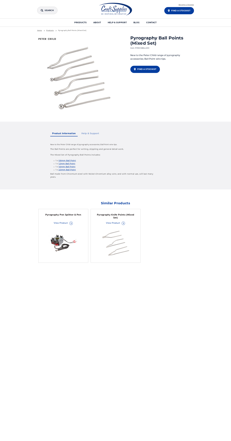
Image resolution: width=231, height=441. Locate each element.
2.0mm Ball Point (67, 170)
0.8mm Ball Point (67, 161)
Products (80, 22)
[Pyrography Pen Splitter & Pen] (63, 243)
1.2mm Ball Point (67, 164)
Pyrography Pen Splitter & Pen (63, 214)
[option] (79, 79)
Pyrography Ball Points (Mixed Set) (72, 30)
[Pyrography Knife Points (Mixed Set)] (116, 243)
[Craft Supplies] (115, 9)
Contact (151, 22)
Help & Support (117, 22)
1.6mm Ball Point (67, 167)
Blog (136, 22)
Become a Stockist (186, 5)
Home (39, 30)
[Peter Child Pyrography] (47, 39)
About (97, 22)
